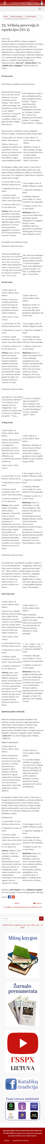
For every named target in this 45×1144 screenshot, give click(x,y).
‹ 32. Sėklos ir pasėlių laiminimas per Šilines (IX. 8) (22, 907)
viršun (16, 903)
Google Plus (13, 897)
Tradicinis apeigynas (16, 16)
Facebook (9, 897)
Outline (38, 903)
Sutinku (7, 1140)
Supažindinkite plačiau (21, 1140)
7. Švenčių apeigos (30, 16)
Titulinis (5, 16)
